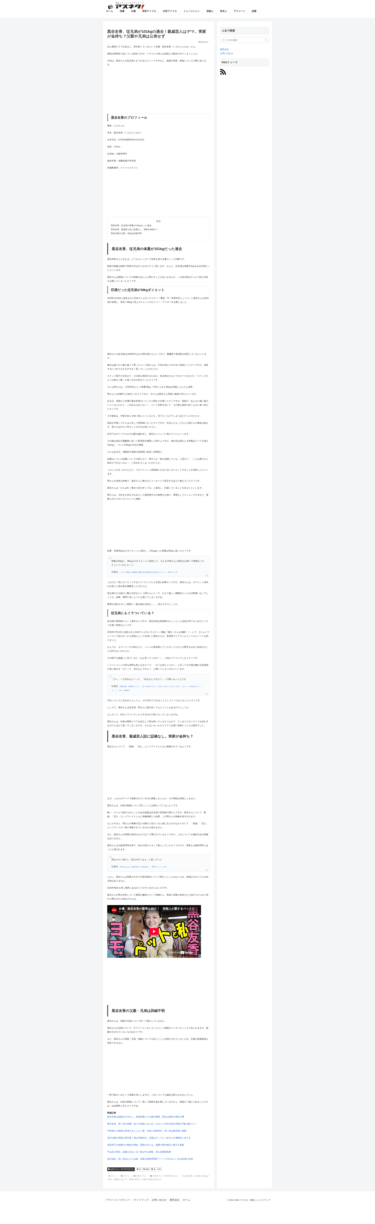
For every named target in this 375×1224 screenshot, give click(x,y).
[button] (266, 40)
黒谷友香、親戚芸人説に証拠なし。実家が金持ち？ (134, 229)
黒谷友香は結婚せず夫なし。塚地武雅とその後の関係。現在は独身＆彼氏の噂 (145, 1116)
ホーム (186, 1200)
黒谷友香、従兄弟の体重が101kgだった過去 (131, 225)
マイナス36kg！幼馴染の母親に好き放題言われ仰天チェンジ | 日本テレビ (148, 572)
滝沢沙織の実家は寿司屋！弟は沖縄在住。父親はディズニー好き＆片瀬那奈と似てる (149, 1138)
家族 (147, 1169)
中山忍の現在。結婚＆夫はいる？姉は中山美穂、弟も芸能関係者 (139, 1152)
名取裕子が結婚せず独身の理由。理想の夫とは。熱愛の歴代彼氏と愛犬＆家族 (145, 1145)
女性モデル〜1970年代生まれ (122, 1169)
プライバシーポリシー (118, 1200)
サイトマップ (141, 1200)
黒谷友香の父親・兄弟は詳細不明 (126, 233)
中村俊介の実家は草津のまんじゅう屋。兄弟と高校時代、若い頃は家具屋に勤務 (146, 1130)
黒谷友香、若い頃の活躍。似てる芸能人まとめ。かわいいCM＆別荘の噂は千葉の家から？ (151, 1123)
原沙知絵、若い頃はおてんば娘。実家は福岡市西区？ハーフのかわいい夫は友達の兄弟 (150, 1159)
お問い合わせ (226, 53)
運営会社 (224, 49)
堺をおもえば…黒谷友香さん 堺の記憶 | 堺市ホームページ (142, 867)
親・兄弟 (157, 1169)
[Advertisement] (158, 90)
